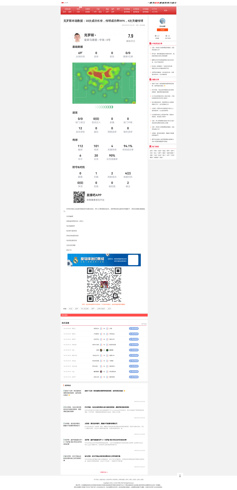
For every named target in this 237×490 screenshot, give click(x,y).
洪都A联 (74, 344)
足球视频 (145, 9)
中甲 (95, 12)
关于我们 (96, 479)
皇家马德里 (101, 308)
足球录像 (127, 9)
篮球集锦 (136, 12)
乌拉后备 (74, 366)
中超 (98, 9)
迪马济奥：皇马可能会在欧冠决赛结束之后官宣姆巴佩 (102, 456)
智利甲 (74, 339)
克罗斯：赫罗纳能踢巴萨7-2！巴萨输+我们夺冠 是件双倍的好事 (106, 440)
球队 (130, 479)
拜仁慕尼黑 (85, 308)
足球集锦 (136, 9)
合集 (138, 479)
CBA (78, 12)
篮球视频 (145, 12)
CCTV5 (154, 9)
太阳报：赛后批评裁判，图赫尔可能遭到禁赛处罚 (101, 423)
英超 (107, 9)
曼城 (151, 157)
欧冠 (70, 308)
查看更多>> (104, 472)
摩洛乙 (74, 328)
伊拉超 (74, 361)
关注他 (162, 30)
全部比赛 (68, 9)
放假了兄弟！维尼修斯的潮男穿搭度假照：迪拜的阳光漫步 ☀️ (105, 391)
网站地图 (121, 479)
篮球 (69, 12)
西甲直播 (144, 324)
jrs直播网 (115, 483)
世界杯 (87, 9)
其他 (161, 157)
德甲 (112, 9)
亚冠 (100, 12)
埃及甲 (74, 377)
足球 (64, 12)
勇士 (164, 155)
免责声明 (109, 479)
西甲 (118, 9)
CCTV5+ (155, 12)
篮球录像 (127, 12)
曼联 (164, 153)
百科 (127, 479)
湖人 (155, 153)
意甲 (112, 12)
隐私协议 (102, 479)
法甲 (107, 12)
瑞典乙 (74, 334)
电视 (142, 479)
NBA (78, 9)
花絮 (151, 155)
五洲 (172, 155)
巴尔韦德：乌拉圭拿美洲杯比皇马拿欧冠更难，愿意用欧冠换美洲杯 (107, 407)
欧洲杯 (87, 12)
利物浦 (156, 157)
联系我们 (115, 479)
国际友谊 (74, 355)
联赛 (134, 479)
